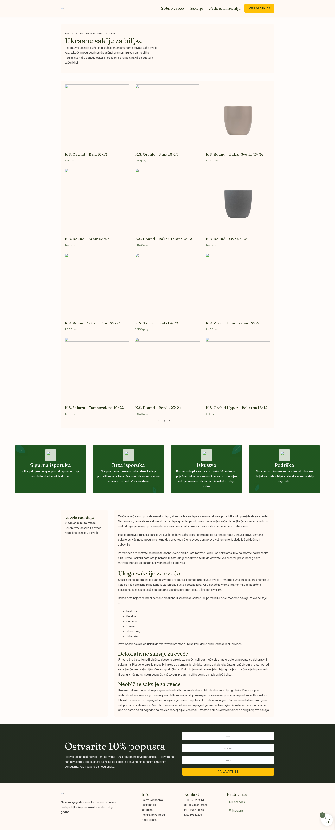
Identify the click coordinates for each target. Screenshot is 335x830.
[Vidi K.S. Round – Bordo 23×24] (167, 370)
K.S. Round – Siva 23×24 (227, 238)
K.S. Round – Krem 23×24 (87, 238)
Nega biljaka (149, 819)
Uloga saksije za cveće (80, 523)
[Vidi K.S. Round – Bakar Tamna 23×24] (167, 201)
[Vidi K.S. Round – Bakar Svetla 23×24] (238, 116)
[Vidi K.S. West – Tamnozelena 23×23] (238, 285)
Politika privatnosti (153, 814)
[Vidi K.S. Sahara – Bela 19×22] (167, 285)
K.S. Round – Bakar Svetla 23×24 (234, 154)
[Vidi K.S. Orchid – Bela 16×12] (97, 116)
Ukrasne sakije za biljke (91, 33)
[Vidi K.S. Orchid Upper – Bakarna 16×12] (238, 370)
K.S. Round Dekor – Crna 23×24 (93, 323)
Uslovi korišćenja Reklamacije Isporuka (152, 805)
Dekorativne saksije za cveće (83, 528)
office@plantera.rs (196, 805)
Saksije (196, 8)
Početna (69, 33)
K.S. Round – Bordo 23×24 (158, 407)
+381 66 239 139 (259, 8)
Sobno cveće (172, 8)
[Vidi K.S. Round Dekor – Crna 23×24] (97, 285)
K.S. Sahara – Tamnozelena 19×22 (94, 407)
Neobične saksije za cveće (81, 533)
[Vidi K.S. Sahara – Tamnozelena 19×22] (97, 370)
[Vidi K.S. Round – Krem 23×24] (97, 201)
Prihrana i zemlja (225, 8)
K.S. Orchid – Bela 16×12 (86, 154)
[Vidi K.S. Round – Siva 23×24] (238, 201)
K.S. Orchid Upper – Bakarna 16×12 (236, 407)
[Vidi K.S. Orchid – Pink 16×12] (167, 116)
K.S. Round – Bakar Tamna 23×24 (164, 238)
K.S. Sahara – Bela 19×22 (156, 323)
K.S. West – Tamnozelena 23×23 (234, 323)
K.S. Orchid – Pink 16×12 (156, 154)
